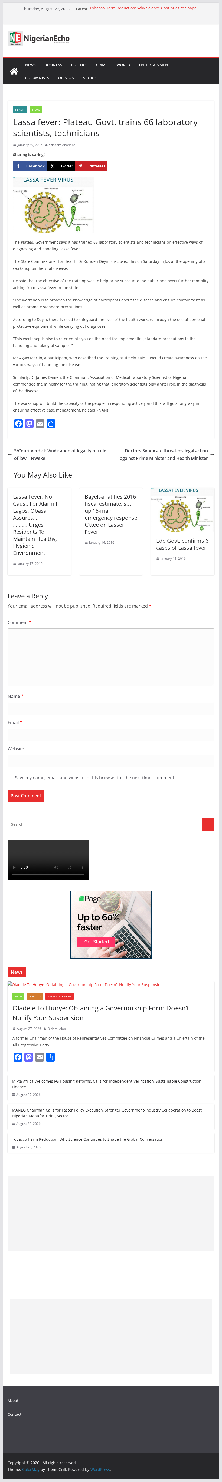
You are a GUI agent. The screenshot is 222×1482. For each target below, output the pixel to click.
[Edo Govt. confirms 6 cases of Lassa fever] (182, 492)
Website (16, 749)
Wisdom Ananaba (62, 144)
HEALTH (20, 109)
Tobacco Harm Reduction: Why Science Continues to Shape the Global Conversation (88, 1139)
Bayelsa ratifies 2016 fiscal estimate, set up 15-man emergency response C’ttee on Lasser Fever (111, 514)
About (13, 1400)
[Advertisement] (111, 1213)
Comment (19, 622)
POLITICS (79, 64)
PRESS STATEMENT (59, 996)
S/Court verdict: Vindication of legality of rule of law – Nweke (60, 455)
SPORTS (90, 77)
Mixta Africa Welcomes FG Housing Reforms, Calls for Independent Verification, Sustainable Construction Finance (106, 1084)
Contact (14, 1414)
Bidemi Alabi (57, 1028)
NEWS (30, 64)
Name (16, 696)
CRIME (102, 64)
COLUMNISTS (37, 77)
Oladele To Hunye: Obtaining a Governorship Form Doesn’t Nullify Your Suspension (100, 1012)
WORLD (123, 64)
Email (15, 722)
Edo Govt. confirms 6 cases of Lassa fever (182, 544)
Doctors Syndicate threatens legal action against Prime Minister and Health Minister (164, 455)
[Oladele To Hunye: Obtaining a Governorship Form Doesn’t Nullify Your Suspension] (111, 984)
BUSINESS (53, 64)
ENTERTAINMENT (154, 64)
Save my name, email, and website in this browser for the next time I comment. (95, 778)
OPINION (66, 77)
